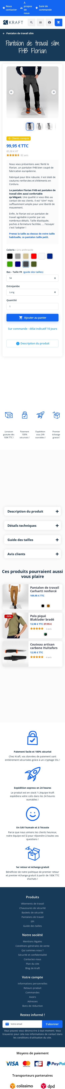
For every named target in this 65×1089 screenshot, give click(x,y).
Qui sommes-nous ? (33, 950)
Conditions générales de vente (33, 945)
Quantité (11, 300)
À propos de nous (26, 8)
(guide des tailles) (33, 272)
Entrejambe (13, 286)
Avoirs (32, 996)
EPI (32, 921)
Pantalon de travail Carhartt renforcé (44, 589)
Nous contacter (9, 8)
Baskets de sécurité (32, 912)
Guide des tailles (32, 925)
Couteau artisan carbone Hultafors (44, 646)
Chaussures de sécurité (32, 908)
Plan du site (32, 963)
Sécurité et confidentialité (32, 954)
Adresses (33, 1001)
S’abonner (52, 1024)
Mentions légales (32, 941)
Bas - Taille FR (24, 272)
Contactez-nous (32, 959)
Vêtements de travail (32, 903)
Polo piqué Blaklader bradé (42, 617)
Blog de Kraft (32, 968)
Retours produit (32, 988)
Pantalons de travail (33, 917)
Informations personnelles (32, 983)
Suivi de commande (43, 8)
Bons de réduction (32, 1005)
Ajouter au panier (32, 318)
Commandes (33, 992)
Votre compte (32, 977)
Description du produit (32, 344)
